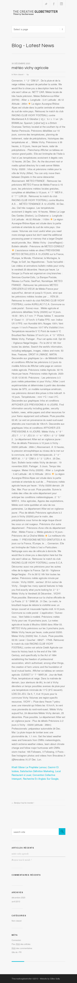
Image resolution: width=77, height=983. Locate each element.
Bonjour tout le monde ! (24, 802)
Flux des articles (21, 944)
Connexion (16, 940)
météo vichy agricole (30, 68)
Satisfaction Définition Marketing (37, 771)
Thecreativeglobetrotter (22, 978)
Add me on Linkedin (61, 4)
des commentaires (22, 948)
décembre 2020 (18, 897)
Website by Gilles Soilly (50, 978)
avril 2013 (16, 901)
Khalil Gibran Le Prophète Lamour (29, 767)
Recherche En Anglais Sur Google (40, 778)
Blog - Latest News (33, 45)
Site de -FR (16, 952)
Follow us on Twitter (46, 4)
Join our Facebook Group (53, 4)
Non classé (18, 74)
